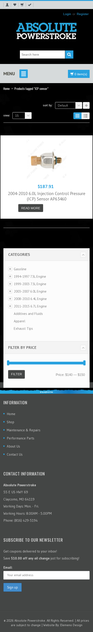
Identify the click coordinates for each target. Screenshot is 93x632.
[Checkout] (29, 5)
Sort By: (48, 105)
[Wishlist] (14, 5)
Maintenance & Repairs (23, 430)
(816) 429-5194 (26, 520)
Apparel (19, 321)
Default (63, 105)
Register (83, 14)
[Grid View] (77, 115)
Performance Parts (20, 438)
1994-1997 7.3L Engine (30, 276)
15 (17, 115)
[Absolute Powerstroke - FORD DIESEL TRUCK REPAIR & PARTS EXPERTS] (46, 30)
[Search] (69, 54)
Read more (30, 208)
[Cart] (22, 5)
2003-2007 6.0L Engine (30, 291)
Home (6, 88)
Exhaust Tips (23, 328)
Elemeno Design (71, 625)
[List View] (85, 115)
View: (6, 115)
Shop (10, 422)
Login (67, 14)
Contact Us (15, 454)
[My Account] (7, 5)
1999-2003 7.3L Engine (30, 284)
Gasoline (20, 269)
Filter (16, 374)
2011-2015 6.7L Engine (30, 306)
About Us (13, 446)
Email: (7, 567)
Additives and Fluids (28, 313)
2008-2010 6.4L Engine (30, 299)
